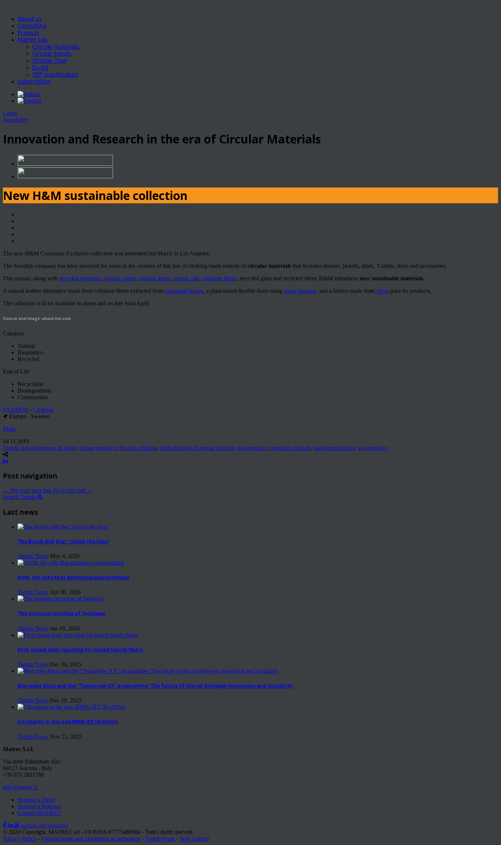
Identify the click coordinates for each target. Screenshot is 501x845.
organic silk (185, 278)
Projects (28, 32)
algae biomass (300, 291)
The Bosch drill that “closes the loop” (64, 541)
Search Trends (20, 497)
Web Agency (195, 838)
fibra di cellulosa (138, 448)
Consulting (32, 25)
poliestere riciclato (334, 448)
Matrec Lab (32, 39)
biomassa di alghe (55, 448)
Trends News (18, 448)
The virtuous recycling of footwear (62, 613)
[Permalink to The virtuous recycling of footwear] (61, 598)
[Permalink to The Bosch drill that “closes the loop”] (64, 527)
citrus (382, 291)
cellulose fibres (219, 278)
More (9, 429)
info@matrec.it (20, 787)
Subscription (34, 81)
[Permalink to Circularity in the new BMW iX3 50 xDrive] (71, 707)
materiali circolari (290, 448)
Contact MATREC (39, 813)
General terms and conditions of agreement (90, 838)
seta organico (373, 448)
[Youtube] (17, 825)
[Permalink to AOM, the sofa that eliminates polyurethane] (71, 563)
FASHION (16, 410)
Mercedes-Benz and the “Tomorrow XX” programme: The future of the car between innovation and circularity (155, 685)
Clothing (43, 410)
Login (10, 113)
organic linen (154, 278)
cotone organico (97, 448)
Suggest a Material (39, 806)
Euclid (40, 67)
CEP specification (55, 74)
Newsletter (15, 120)
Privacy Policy (20, 838)
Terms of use (160, 838)
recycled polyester (79, 278)
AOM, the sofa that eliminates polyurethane (73, 577)
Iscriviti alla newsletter (44, 825)
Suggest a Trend (36, 800)
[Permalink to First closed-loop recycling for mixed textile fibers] (78, 635)
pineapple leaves (184, 291)
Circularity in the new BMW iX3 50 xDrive (68, 721)
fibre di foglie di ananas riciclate (197, 448)
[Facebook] (5, 825)
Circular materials (55, 46)
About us (30, 18)
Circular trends (52, 53)
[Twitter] (11, 825)
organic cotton (119, 278)
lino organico (252, 448)
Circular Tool (49, 60)
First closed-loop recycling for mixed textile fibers (80, 650)
